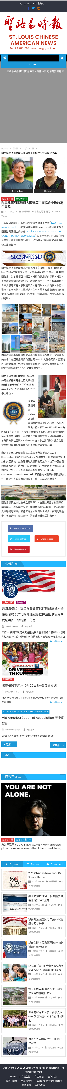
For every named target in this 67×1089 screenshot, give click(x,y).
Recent (35, 864)
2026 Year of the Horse (49, 1080)
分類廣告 (26, 1084)
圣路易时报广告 (23, 839)
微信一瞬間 (11, 1080)
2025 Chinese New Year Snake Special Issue (25, 711)
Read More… (57, 641)
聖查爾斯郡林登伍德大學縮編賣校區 (59, 745)
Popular (14, 864)
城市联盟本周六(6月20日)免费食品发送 (29, 685)
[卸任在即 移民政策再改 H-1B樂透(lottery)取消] (15, 949)
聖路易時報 (26, 1080)
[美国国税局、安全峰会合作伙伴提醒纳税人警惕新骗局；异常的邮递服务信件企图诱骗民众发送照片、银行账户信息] (34, 584)
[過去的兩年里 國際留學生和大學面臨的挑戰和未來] (15, 995)
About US (40, 1084)
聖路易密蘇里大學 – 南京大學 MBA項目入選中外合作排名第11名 (46, 1016)
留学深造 (52, 1076)
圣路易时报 (7, 198)
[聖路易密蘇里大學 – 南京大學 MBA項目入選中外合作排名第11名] (15, 1019)
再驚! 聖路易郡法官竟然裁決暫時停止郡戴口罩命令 (12, 744)
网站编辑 (26, 211)
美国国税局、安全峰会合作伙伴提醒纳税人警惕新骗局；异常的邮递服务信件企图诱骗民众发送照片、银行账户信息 (33, 614)
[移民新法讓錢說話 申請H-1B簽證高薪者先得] (15, 926)
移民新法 (39, 1076)
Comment (57, 864)
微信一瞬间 (21, 198)
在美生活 (21, 602)
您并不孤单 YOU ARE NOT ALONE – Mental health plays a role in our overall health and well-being (31, 846)
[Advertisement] (33, 109)
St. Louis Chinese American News (33, 40)
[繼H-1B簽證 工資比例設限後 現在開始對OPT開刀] (15, 903)
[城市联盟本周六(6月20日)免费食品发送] (25, 658)
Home (13, 1076)
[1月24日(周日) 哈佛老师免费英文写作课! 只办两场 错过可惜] (15, 972)
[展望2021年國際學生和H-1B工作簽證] (15, 1045)
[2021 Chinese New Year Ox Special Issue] (15, 879)
